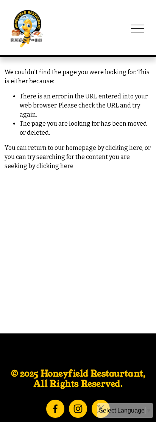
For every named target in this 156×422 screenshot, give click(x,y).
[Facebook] (55, 409)
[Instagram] (78, 409)
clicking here (123, 147)
